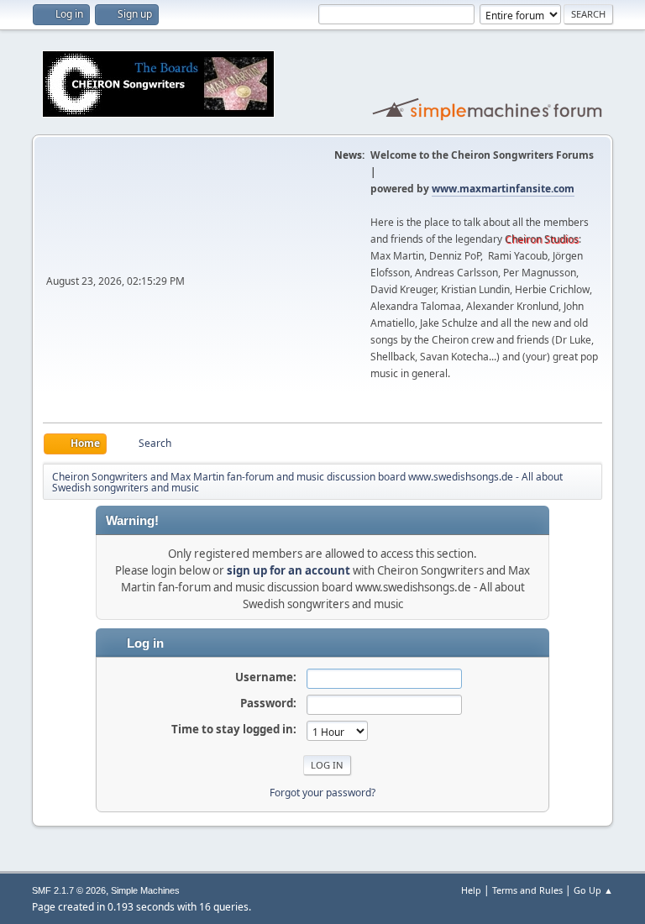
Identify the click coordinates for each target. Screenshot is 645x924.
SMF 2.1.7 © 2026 (69, 890)
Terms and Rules (527, 890)
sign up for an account (288, 570)
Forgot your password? (322, 792)
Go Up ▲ (593, 890)
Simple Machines (145, 890)
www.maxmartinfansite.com (503, 188)
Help (471, 890)
